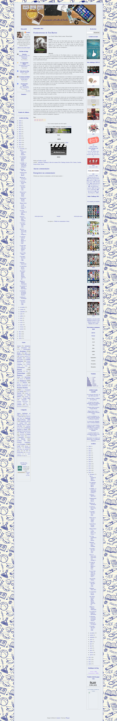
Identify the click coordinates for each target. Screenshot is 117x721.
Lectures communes (23, 442)
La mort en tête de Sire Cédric (23, 182)
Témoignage (20, 395)
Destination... (22, 437)
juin (21, 318)
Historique (27, 377)
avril (21, 322)
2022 (20, 129)
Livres (22, 444)
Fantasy (20, 375)
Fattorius (24, 54)
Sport (22, 390)
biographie (24, 399)
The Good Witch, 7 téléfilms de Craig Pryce (93, 399)
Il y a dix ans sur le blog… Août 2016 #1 (24, 87)
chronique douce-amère (22, 401)
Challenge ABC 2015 (23, 169)
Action (19, 346)
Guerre (18, 377)
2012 (20, 334)
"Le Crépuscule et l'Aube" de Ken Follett (24, 66)
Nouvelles (19, 447)
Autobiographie (26, 349)
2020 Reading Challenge (23, 463)
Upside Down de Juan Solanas (23, 199)
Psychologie (26, 384)
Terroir (27, 391)
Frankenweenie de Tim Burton (23, 174)
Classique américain (24, 356)
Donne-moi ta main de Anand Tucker (23, 194)
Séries (18, 451)
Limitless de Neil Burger (23, 297)
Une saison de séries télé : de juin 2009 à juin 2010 (93, 395)
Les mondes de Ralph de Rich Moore (23, 287)
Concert (28, 435)
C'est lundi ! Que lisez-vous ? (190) (23, 258)
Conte (26, 366)
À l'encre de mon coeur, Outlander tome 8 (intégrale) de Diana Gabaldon (93, 403)
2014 (20, 147)
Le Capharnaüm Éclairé (24, 63)
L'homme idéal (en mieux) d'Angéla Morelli (93, 408)
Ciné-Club (22, 434)
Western (18, 398)
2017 (20, 140)
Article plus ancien (78, 216)
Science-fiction (36, 164)
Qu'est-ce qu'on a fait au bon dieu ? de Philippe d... (23, 231)
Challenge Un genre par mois (23, 431)
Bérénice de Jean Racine (23, 178)
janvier (22, 329)
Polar (18, 382)
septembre (22, 311)
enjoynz (58, 718)
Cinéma (74, 162)
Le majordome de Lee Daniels (23, 267)
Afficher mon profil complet (23, 47)
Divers (28, 437)
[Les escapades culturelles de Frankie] (93, 708)
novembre (22, 307)
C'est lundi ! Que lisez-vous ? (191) (23, 225)
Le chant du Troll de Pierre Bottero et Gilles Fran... (23, 240)
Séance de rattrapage (24, 449)
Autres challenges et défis (23, 414)
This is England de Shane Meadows (23, 152)
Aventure (23, 351)
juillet (21, 316)
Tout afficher (28, 90)
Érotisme (25, 406)
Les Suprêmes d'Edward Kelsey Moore (23, 159)
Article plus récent (39, 216)
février (22, 327)
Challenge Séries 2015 (23, 263)
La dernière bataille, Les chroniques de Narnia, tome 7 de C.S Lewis (93, 434)
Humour (28, 379)
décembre (22, 148)
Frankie (28, 32)
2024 (20, 125)
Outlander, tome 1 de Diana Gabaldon (23, 218)
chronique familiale (22, 403)
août (21, 313)
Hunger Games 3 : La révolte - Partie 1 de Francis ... (23, 205)
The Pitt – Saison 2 (24, 72)
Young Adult (26, 398)
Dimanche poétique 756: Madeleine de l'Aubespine (24, 57)
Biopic (19, 353)
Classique (27, 354)
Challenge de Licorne (25, 432)
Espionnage (19, 371)
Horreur (21, 378)
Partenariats (27, 447)
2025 (20, 123)
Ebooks (23, 439)
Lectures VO (21, 440)
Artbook (18, 349)
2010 (20, 338)
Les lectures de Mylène (24, 77)
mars (21, 324)
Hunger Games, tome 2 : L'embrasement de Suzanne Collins (93, 412)
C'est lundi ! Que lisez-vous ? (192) (23, 188)
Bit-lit (26, 353)
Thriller (19, 393)
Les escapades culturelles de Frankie (55, 20)
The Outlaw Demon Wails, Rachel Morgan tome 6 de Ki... (23, 275)
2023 (20, 127)
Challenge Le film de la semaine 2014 (51, 162)
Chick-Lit (19, 354)
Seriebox (69, 126)
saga (27, 404)
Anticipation (24, 347)
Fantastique (21, 373)
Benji (67, 142)
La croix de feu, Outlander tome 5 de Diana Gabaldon (93, 421)
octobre (22, 309)
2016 (20, 142)
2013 (20, 331)
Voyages (26, 396)
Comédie (79, 162)
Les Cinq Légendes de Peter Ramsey (23, 212)
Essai (27, 371)
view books (28, 475)
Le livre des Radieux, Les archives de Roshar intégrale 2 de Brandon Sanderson (93, 417)
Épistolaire (19, 406)
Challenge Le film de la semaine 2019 (23, 422)
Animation (40, 162)
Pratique (19, 384)
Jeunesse (23, 380)
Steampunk (27, 390)
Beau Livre (28, 415)
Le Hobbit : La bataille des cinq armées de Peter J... (23, 165)
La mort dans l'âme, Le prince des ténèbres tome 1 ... (23, 248)
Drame (19, 369)
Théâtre (26, 393)
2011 (20, 336)
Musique (26, 446)
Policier (25, 382)
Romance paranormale (22, 385)
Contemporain (21, 367)
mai (21, 320)
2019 (20, 136)
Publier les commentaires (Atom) (61, 221)
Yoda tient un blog (24, 71)
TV (24, 451)
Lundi (18, 446)
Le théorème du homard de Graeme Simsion (23, 293)
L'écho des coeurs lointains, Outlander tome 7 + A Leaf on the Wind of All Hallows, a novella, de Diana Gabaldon (93, 427)
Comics (22, 436)
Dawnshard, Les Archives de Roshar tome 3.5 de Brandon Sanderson (93, 439)
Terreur (42, 164)
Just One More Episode (24, 84)
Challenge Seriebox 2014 (66, 162)
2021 (20, 131)
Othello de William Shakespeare (23, 282)
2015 (20, 144)
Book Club (21, 416)
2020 (20, 134)
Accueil (58, 216)
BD (24, 415)
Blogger (67, 718)
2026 (20, 121)
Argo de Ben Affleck (23, 253)
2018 (20, 138)
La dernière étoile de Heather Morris (24, 78)
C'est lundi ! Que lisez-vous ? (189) (23, 302)
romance (19, 404)
